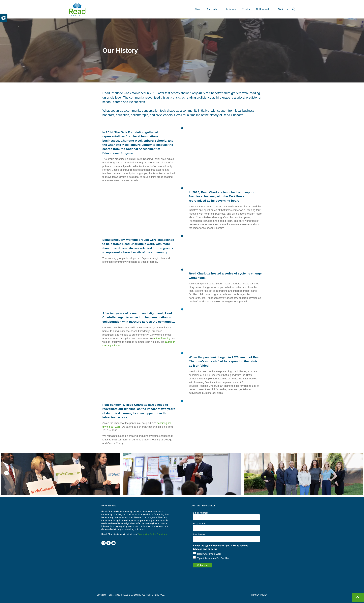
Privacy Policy (259, 595)
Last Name (199, 534)
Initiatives (231, 9)
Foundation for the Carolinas (152, 534)
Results (246, 9)
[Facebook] (103, 543)
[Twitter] (108, 543)
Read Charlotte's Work (209, 553)
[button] (3, 18)
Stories (281, 9)
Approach (212, 9)
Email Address (200, 513)
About (197, 9)
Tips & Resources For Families (213, 558)
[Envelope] (113, 543)
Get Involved (262, 9)
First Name (199, 523)
